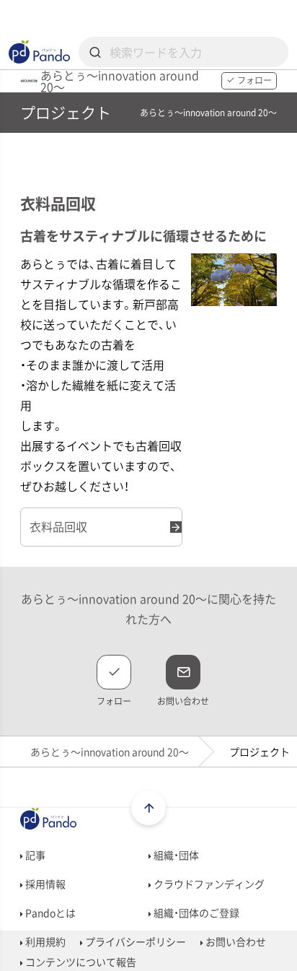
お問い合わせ (234, 941)
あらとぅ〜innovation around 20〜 (109, 751)
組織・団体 (175, 855)
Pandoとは (49, 912)
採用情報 (44, 883)
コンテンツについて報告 (79, 961)
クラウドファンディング (208, 883)
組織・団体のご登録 (195, 912)
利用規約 (44, 941)
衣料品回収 (58, 526)
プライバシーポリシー (134, 941)
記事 (34, 855)
